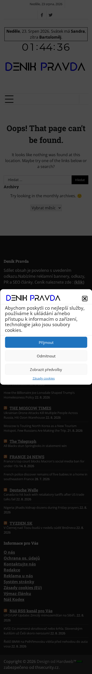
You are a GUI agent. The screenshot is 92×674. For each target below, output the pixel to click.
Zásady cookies (44, 378)
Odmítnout (46, 355)
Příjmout (46, 342)
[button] (84, 298)
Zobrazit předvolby (46, 369)
